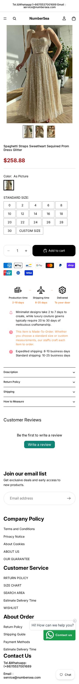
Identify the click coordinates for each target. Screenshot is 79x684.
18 (61, 213)
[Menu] (5, 19)
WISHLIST (11, 608)
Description (11, 372)
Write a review (39, 444)
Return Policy (12, 381)
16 (48, 213)
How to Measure (14, 401)
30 (10, 231)
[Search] (14, 18)
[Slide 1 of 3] (28, 132)
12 (22, 213)
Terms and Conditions (19, 529)
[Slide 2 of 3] (39, 132)
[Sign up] (69, 498)
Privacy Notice (14, 536)
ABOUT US (11, 551)
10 (9, 213)
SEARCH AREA (14, 593)
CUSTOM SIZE (29, 231)
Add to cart (56, 250)
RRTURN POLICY (16, 578)
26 (48, 222)
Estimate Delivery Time (20, 600)
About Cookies (14, 544)
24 (36, 222)
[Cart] (74, 18)
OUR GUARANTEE (17, 559)
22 (23, 222)
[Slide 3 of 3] (51, 132)
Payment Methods (17, 642)
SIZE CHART (13, 585)
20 (10, 222)
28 (61, 222)
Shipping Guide (14, 634)
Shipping (9, 391)
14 (35, 213)
